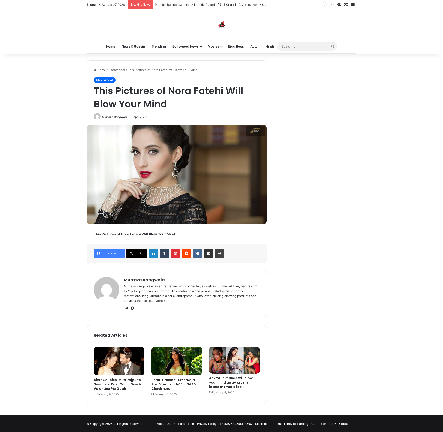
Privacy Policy (206, 424)
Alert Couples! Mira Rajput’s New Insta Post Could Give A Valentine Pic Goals (117, 384)
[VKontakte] (197, 253)
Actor (254, 46)
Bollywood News (185, 46)
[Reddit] (186, 253)
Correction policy (323, 424)
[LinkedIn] (153, 253)
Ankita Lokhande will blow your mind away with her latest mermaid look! (231, 382)
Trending (159, 46)
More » (160, 301)
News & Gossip (133, 46)
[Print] (219, 253)
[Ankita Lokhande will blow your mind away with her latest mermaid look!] (234, 360)
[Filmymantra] (221, 24)
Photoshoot (116, 70)
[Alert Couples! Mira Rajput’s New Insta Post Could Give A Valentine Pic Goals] (119, 361)
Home (110, 46)
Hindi (270, 46)
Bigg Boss (236, 46)
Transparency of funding (290, 424)
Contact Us (347, 424)
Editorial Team (184, 424)
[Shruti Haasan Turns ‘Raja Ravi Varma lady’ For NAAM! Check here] (176, 361)
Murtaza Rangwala (114, 117)
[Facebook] (132, 308)
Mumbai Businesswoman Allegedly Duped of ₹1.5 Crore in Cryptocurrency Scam (212, 4)
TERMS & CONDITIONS (236, 424)
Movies (213, 46)
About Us (164, 424)
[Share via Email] (208, 253)
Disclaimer (262, 424)
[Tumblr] (164, 253)
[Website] (126, 308)
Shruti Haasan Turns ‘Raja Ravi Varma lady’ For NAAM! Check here (174, 384)
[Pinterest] (175, 253)
